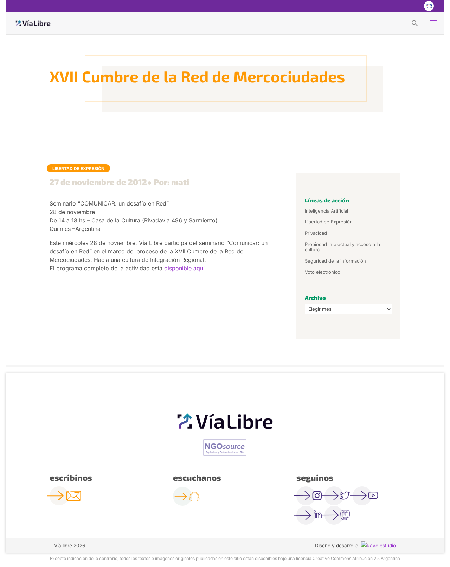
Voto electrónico (322, 272)
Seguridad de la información (335, 261)
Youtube (414, 6)
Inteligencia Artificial (326, 211)
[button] (414, 22)
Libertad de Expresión (78, 168)
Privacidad (316, 233)
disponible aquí (184, 268)
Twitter (400, 6)
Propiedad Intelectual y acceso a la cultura (342, 247)
